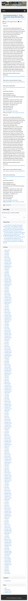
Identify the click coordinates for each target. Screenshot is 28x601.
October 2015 (7, 443)
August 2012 (7, 499)
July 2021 (6, 340)
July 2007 (6, 566)
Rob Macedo (14, 21)
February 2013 (7, 490)
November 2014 (7, 459)
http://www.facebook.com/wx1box (10, 111)
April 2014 (6, 469)
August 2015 (7, 446)
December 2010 (7, 529)
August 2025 (7, 267)
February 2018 (7, 401)
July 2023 (6, 305)
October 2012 (7, 496)
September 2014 (8, 462)
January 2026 (7, 260)
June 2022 (6, 324)
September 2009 (8, 545)
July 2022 (6, 322)
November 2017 (7, 405)
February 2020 (7, 365)
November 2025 (7, 263)
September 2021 (8, 337)
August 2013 (7, 481)
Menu (4, 10)
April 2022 (6, 327)
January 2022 (7, 331)
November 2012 (7, 494)
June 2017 (6, 413)
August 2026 (7, 250)
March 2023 (7, 310)
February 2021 (7, 348)
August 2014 (7, 463)
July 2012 (6, 500)
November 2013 (7, 477)
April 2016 (6, 434)
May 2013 (6, 486)
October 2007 (7, 563)
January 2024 (7, 296)
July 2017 (6, 411)
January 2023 (7, 313)
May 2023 (6, 308)
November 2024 (7, 281)
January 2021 (7, 349)
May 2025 (6, 272)
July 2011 (6, 518)
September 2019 (8, 373)
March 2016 (7, 435)
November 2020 (7, 352)
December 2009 (7, 540)
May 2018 (6, 397)
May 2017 (6, 414)
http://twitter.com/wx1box (18, 112)
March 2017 (7, 417)
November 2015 (7, 441)
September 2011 (8, 515)
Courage (19, 597)
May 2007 (6, 569)
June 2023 (6, 306)
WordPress (13, 597)
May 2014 (6, 468)
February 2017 (7, 419)
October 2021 (7, 336)
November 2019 (7, 370)
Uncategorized (8, 204)
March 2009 (7, 549)
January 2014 (7, 474)
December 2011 (7, 511)
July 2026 (6, 251)
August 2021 (7, 339)
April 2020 (6, 362)
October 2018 (7, 389)
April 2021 (6, 345)
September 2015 (8, 444)
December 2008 (7, 551)
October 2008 (7, 554)
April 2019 (6, 380)
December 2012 (7, 493)
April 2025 (6, 273)
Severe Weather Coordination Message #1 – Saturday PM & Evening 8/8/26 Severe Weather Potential (13, 241)
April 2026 (6, 256)
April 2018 (6, 398)
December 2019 (7, 368)
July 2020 (6, 358)
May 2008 (6, 555)
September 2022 (8, 319)
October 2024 (7, 282)
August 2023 (7, 303)
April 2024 (6, 291)
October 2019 (7, 371)
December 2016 (7, 422)
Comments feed (7, 591)
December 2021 (7, 333)
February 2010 (7, 539)
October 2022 (7, 318)
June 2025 (6, 270)
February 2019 (7, 383)
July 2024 (6, 287)
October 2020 (7, 354)
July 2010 (6, 535)
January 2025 (7, 278)
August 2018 (7, 392)
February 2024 (7, 294)
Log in (5, 588)
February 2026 (7, 259)
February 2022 (7, 330)
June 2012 (6, 502)
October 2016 (7, 425)
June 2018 (6, 395)
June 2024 (6, 288)
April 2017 (6, 416)
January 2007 (7, 573)
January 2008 (7, 560)
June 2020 (6, 359)
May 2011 (6, 521)
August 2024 (7, 285)
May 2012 (6, 503)
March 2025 (7, 275)
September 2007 (8, 564)
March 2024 (7, 293)
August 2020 (7, 356)
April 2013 (6, 487)
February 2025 (7, 276)
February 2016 (7, 437)
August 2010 (7, 533)
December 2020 (7, 351)
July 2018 (6, 394)
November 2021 (7, 334)
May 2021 (6, 343)
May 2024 (6, 290)
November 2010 (7, 530)
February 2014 (7, 472)
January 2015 (7, 456)
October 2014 (7, 460)
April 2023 (6, 309)
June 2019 (6, 377)
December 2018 (7, 386)
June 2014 (6, 466)
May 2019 (6, 379)
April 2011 (6, 523)
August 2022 (7, 321)
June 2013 (6, 484)
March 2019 (7, 382)
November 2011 (7, 512)
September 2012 (8, 497)
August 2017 (7, 410)
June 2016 (6, 431)
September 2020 (8, 355)
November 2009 (7, 542)
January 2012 (7, 509)
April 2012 (6, 505)
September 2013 (8, 480)
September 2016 (8, 426)
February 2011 (7, 526)
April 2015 (6, 451)
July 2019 (6, 376)
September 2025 (8, 266)
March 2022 (7, 328)
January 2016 (7, 438)
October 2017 (7, 407)
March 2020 (7, 364)
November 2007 (7, 561)
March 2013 (7, 489)
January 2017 (7, 420)
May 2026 (6, 254)
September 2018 (8, 391)
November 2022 (7, 316)
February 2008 (7, 558)
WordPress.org (7, 592)
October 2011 (7, 514)
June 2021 (6, 342)
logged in (9, 212)
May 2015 (6, 450)
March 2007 (7, 572)
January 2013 (7, 492)
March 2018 (7, 399)
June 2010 (6, 536)
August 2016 (7, 428)
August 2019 (7, 374)
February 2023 (7, 312)
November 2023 (7, 299)
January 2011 (7, 527)
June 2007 (6, 567)
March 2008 (7, 557)
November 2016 (7, 423)
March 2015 (7, 453)
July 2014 (6, 465)
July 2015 (6, 447)
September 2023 (8, 302)
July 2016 (6, 429)
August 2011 (7, 517)
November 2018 (7, 388)
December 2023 (7, 297)
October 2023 (7, 300)
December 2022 (7, 315)
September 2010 (8, 532)
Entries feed (7, 589)
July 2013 (6, 483)
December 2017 (7, 404)
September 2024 (8, 284)
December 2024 (7, 279)
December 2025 (7, 262)
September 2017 (8, 408)
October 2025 (7, 265)
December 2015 (7, 440)
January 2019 (7, 385)
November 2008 (7, 552)
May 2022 (6, 325)
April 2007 (6, 570)
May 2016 (6, 432)
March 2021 (7, 346)
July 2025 (6, 269)
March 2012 (7, 506)
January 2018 (7, 402)
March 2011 (7, 524)
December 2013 (7, 475)
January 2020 (7, 367)
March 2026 (7, 257)
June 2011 (6, 520)
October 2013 (7, 478)
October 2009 (7, 543)
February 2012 (7, 508)
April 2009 (6, 548)
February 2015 (7, 454)
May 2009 (6, 546)
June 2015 (6, 448)
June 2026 (6, 253)
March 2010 (7, 537)
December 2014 (7, 457)
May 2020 (6, 361)
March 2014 (7, 471)
